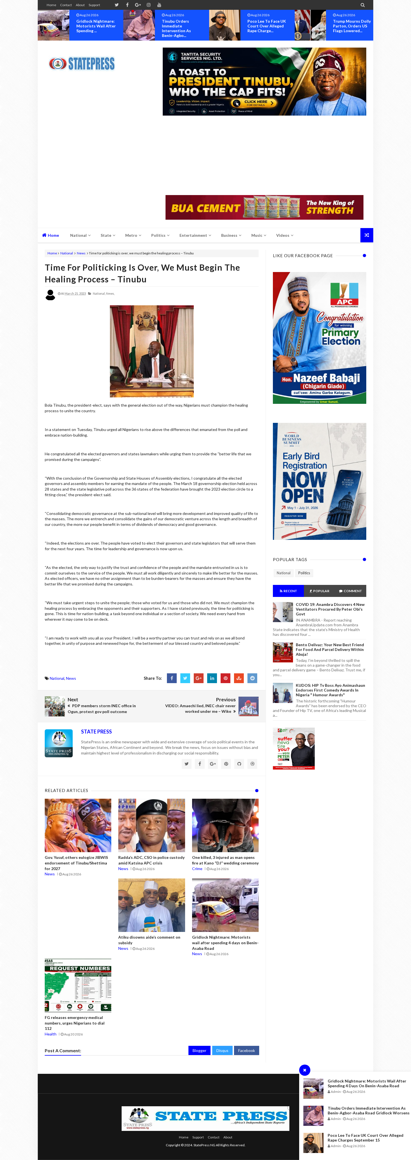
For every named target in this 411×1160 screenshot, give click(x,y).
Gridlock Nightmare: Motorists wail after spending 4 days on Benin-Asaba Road (367, 1083)
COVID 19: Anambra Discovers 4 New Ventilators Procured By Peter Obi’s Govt (330, 609)
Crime (197, 868)
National (66, 253)
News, (110, 293)
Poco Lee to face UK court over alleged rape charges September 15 (365, 1137)
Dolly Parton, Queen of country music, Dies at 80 (352, 26)
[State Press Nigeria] (84, 60)
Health (50, 1034)
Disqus (222, 1050)
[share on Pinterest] (225, 678)
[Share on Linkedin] (212, 678)
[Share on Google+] (199, 678)
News (81, 253)
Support (94, 5)
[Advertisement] (264, 156)
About (80, 5)
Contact (66, 5)
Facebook (246, 1050)
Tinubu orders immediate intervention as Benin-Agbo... (90, 28)
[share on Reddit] (252, 678)
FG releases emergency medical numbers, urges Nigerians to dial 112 (75, 1023)
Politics (304, 573)
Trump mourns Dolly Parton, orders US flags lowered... (266, 26)
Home (51, 5)
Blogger (199, 1050)
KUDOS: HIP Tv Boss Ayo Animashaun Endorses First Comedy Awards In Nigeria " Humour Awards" (330, 690)
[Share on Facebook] (172, 678)
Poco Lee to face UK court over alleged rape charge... (181, 26)
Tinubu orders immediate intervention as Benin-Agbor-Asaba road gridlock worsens (369, 1110)
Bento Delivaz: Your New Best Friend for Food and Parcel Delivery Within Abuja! (330, 649)
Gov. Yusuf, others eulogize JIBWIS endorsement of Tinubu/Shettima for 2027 (76, 863)
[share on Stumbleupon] (239, 678)
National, (99, 293)
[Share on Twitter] (185, 678)
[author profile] (50, 299)
